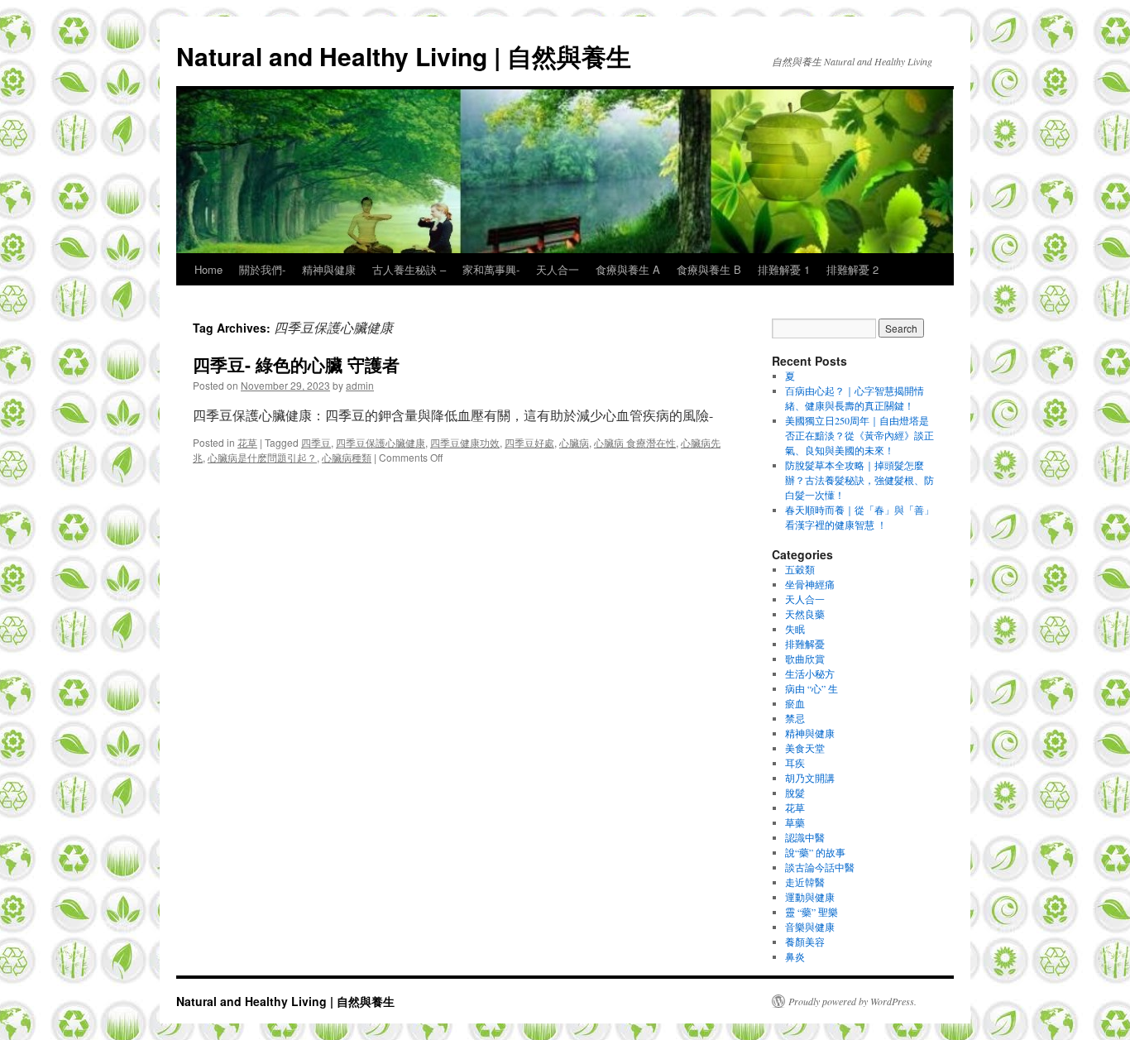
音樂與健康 (810, 926)
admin (360, 385)
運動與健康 (810, 896)
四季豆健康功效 (465, 442)
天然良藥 (805, 614)
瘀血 (795, 703)
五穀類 (800, 569)
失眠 (795, 628)
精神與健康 (329, 269)
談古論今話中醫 (820, 867)
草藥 (795, 822)
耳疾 (795, 762)
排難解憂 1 (784, 269)
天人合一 (557, 269)
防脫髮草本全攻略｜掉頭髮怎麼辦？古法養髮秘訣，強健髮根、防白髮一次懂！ (859, 479)
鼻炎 (795, 956)
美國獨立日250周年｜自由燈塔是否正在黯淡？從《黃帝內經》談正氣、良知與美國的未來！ (859, 435)
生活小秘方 (810, 673)
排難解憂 (805, 643)
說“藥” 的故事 (815, 852)
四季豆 (316, 442)
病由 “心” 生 (811, 688)
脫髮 (795, 792)
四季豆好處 (529, 442)
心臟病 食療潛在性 (635, 442)
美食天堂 (805, 748)
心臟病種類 (346, 457)
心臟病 (574, 442)
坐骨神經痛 (810, 584)
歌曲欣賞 (805, 658)
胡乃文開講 (810, 777)
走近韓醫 (805, 882)
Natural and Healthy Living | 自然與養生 (403, 56)
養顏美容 (805, 941)
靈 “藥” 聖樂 (811, 911)
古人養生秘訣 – (409, 269)
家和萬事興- (491, 269)
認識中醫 (805, 837)
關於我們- (262, 269)
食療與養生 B (709, 269)
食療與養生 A (628, 269)
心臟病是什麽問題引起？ (262, 457)
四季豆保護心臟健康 (380, 442)
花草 (247, 442)
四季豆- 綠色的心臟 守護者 (296, 364)
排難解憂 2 (852, 269)
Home (208, 269)
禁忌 (795, 718)
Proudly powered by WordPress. (852, 1001)
